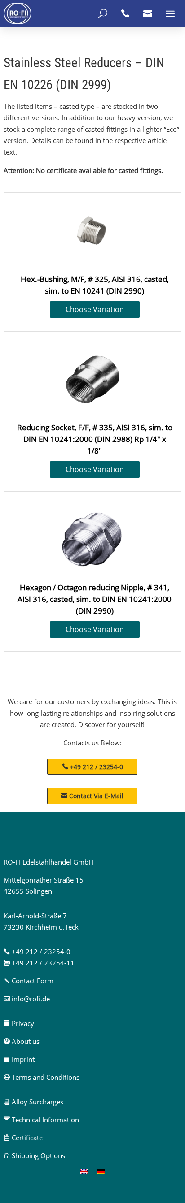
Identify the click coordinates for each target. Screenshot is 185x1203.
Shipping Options (34, 1155)
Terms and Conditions (41, 1077)
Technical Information (41, 1119)
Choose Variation (95, 309)
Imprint (19, 1059)
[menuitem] (83, 1171)
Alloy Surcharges (33, 1101)
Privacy (19, 1023)
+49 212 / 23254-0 (96, 766)
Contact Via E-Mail (92, 796)
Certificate (23, 1137)
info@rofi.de (27, 998)
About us (22, 1041)
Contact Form (28, 980)
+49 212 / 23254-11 (39, 962)
